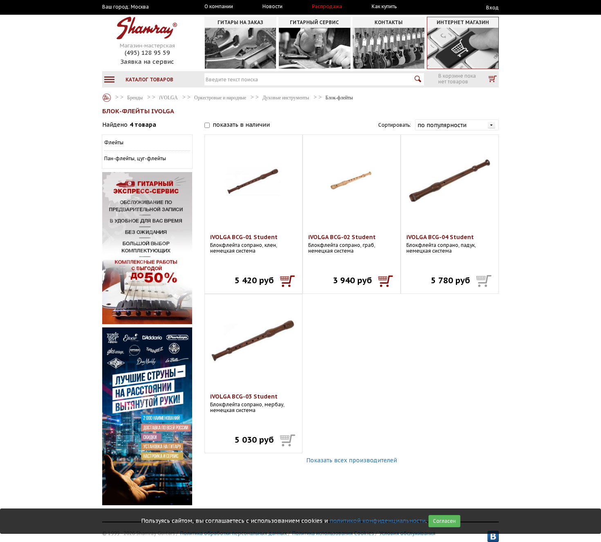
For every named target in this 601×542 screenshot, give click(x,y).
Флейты (113, 142)
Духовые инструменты (285, 98)
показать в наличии (241, 124)
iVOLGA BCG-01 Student (244, 237)
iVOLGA (168, 98)
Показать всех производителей (351, 460)
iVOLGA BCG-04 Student (440, 237)
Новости (272, 6)
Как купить (384, 6)
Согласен (444, 521)
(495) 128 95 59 (147, 52)
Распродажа (327, 6)
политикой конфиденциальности (378, 520)
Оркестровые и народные (220, 98)
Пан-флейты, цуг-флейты (135, 158)
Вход (492, 7)
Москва (140, 7)
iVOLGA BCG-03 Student (244, 396)
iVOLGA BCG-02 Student (342, 237)
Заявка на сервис (147, 61)
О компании (218, 6)
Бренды (107, 98)
